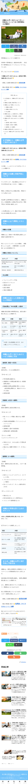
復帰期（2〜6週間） (11, 127)
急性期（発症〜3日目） (11, 122)
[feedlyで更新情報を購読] (20, 653)
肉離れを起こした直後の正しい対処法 (13, 113)
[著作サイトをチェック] (7, 653)
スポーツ (5, 633)
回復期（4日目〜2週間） (12, 124)
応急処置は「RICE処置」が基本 (13, 116)
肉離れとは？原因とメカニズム (12, 105)
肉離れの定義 (9, 107)
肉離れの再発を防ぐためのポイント (13, 129)
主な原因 (8, 111)
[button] (18, 50)
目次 (12, 95)
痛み (17, 633)
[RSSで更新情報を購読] (14, 657)
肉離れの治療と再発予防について (12, 102)
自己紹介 (16, 71)
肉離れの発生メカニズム (12, 109)
